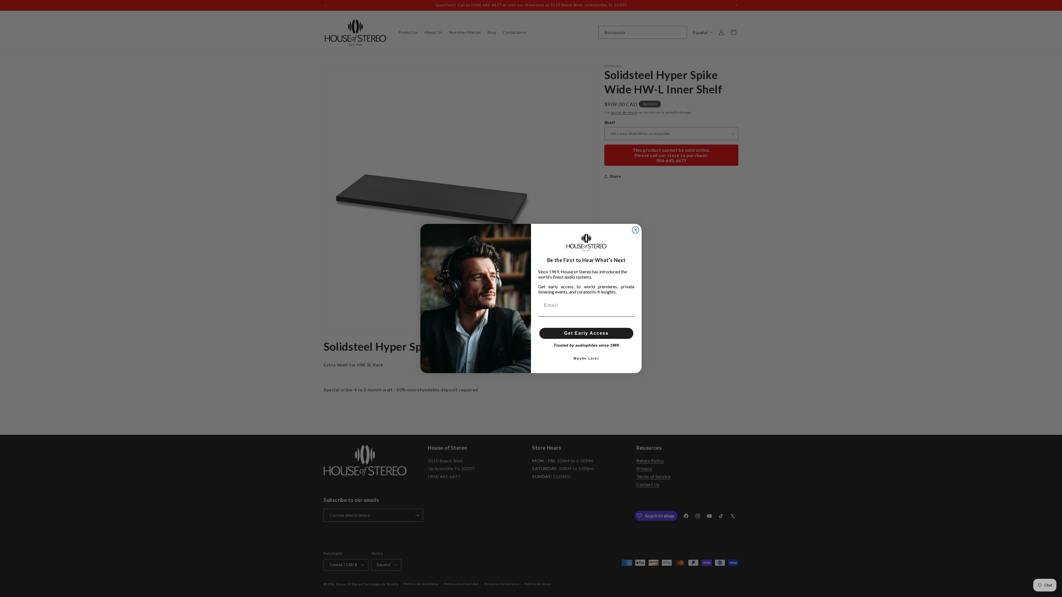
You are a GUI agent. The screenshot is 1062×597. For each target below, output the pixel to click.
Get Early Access (586, 333)
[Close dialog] (635, 230)
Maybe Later (586, 358)
